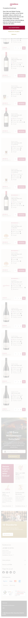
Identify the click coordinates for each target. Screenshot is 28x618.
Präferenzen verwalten (13, 31)
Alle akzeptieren (14, 27)
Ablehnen (13, 34)
